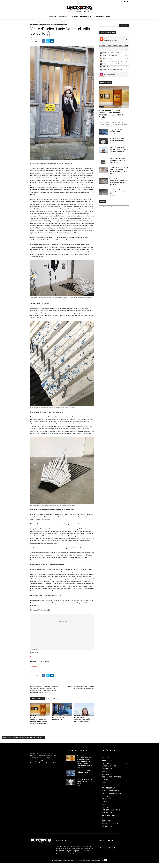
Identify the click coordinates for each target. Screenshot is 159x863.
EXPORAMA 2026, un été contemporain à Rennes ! (84, 781)
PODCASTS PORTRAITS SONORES (58, 24)
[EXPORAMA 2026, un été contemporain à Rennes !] (103, 141)
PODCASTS (52, 17)
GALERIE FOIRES (99, 17)
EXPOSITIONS (63, 17)
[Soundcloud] (124, 1)
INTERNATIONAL (85, 17)
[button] (126, 17)
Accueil (32, 22)
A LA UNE (38, 22)
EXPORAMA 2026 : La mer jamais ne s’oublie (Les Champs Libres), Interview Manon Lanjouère (84, 719)
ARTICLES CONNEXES (37, 699)
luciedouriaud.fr (35, 657)
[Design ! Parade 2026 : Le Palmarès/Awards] (62, 709)
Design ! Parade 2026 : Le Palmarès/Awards (85, 772)
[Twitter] (127, 1)
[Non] (157, 860)
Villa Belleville (34, 666)
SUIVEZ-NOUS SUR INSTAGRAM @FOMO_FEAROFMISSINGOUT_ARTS (23, 737)
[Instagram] (121, 1)
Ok (106, 860)
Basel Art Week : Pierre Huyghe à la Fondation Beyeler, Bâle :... (118, 191)
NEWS (108, 17)
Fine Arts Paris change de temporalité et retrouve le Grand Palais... (117, 160)
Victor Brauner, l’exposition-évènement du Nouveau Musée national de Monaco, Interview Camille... (112, 113)
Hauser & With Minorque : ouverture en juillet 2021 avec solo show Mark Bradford (81, 687)
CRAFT (54, 715)
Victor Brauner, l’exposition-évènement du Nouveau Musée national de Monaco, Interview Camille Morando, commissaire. (84, 760)
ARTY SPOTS (74, 17)
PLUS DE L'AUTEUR (51, 699)
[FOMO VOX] (79, 8)
